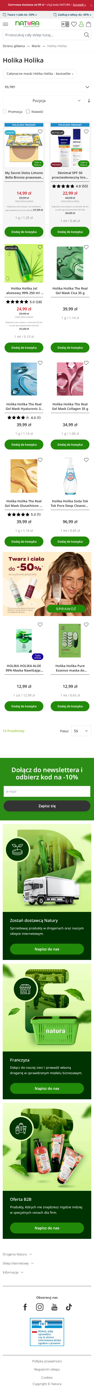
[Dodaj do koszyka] (24, 232)
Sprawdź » (79, 5)
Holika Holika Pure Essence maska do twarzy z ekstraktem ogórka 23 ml (70, 668)
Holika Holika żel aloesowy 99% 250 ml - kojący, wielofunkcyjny (24, 290)
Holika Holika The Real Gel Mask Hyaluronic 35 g (24, 406)
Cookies (47, 1377)
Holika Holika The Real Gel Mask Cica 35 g (70, 290)
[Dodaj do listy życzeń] (40, 131)
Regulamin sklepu (47, 1369)
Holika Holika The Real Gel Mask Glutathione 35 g (24, 503)
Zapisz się (47, 805)
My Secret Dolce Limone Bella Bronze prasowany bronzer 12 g (24, 175)
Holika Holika (57, 46)
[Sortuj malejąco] (89, 100)
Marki (36, 46)
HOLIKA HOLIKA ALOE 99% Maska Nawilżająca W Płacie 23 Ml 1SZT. (24, 668)
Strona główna (14, 46)
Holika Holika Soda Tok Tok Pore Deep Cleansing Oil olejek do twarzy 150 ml (70, 503)
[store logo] (27, 24)
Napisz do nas (47, 949)
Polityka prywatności (47, 1361)
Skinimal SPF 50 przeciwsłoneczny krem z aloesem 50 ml (70, 175)
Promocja (15, 111)
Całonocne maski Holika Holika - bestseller (39, 73)
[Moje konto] (81, 24)
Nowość (37, 111)
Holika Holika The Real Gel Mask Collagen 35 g (70, 406)
